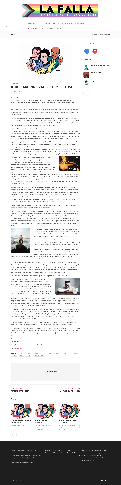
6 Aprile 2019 (25, 425)
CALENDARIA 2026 (68, 23)
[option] (22, 416)
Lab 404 (20, 481)
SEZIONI (38, 23)
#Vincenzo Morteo (39, 355)
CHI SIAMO (31, 23)
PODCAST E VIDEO (55, 28)
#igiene (28, 353)
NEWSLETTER (42, 28)
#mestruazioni (67, 353)
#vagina (29, 355)
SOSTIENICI (33, 28)
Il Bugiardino (86, 34)
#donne (20, 353)
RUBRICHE (47, 23)
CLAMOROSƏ (79, 23)
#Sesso (21, 355)
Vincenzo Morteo (16, 91)
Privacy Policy (104, 481)
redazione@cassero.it (27, 458)
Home (79, 34)
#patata (76, 353)
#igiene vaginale (37, 353)
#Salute (14, 355)
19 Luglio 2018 (26, 91)
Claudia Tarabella (37, 345)
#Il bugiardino (48, 353)
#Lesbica (58, 353)
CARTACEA (56, 23)
